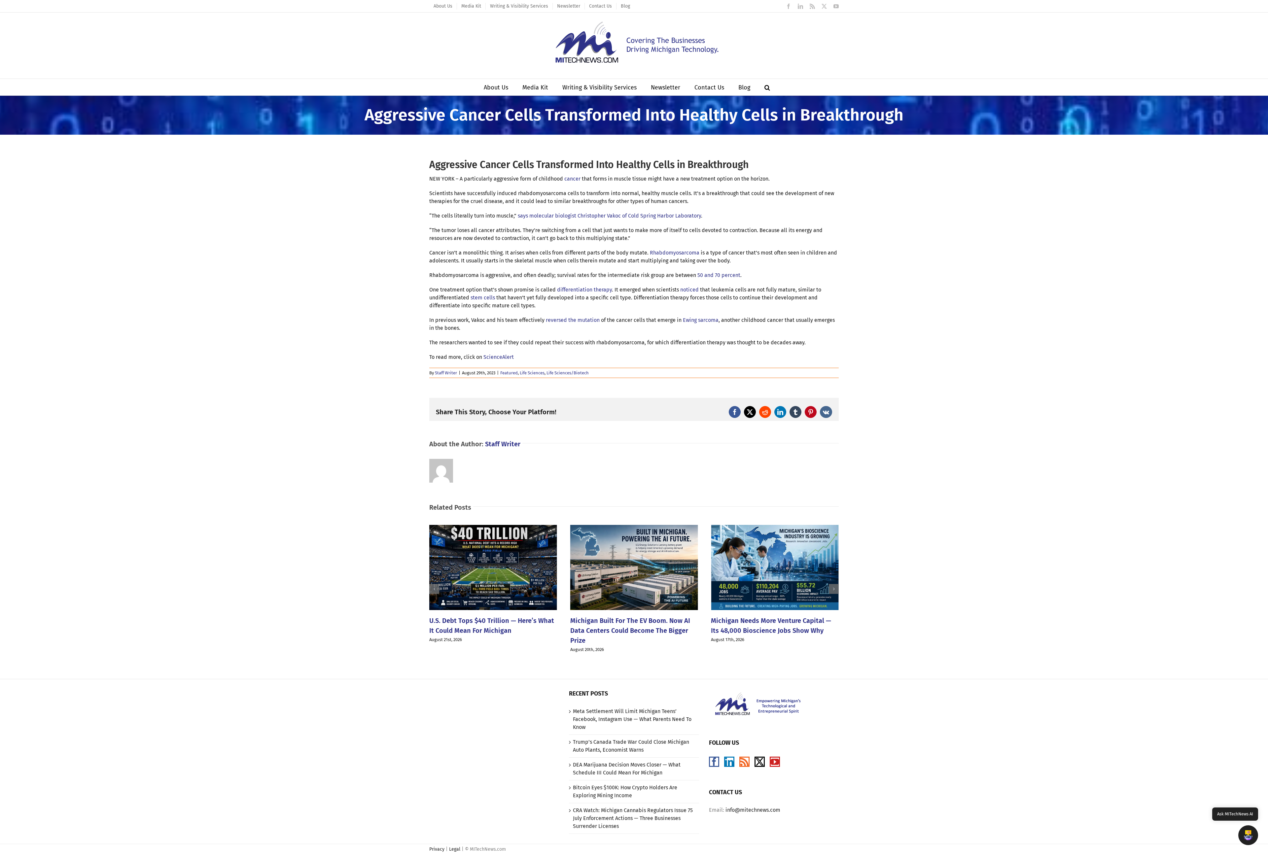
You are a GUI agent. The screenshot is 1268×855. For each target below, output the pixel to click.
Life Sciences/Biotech (567, 372)
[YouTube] (775, 762)
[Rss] (744, 762)
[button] (767, 87)
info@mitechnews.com (752, 810)
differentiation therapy (584, 290)
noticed (689, 290)
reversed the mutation (573, 320)
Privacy (436, 849)
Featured (509, 372)
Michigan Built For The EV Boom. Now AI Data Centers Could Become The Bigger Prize (549, 630)
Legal (454, 849)
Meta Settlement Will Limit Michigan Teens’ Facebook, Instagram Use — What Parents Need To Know (632, 719)
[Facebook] (714, 762)
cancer (572, 179)
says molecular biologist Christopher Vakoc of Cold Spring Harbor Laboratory (609, 216)
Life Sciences (532, 372)
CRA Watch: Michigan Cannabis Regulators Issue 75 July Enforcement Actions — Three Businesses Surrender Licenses (633, 818)
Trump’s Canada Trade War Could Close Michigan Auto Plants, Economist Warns (631, 746)
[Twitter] (760, 762)
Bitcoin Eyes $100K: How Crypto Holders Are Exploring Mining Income (625, 791)
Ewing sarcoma (701, 320)
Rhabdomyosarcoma (674, 253)
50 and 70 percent (718, 275)
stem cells (483, 297)
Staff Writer (446, 372)
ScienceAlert (498, 357)
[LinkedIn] (729, 762)
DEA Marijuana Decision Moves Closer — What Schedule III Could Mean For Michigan (627, 769)
